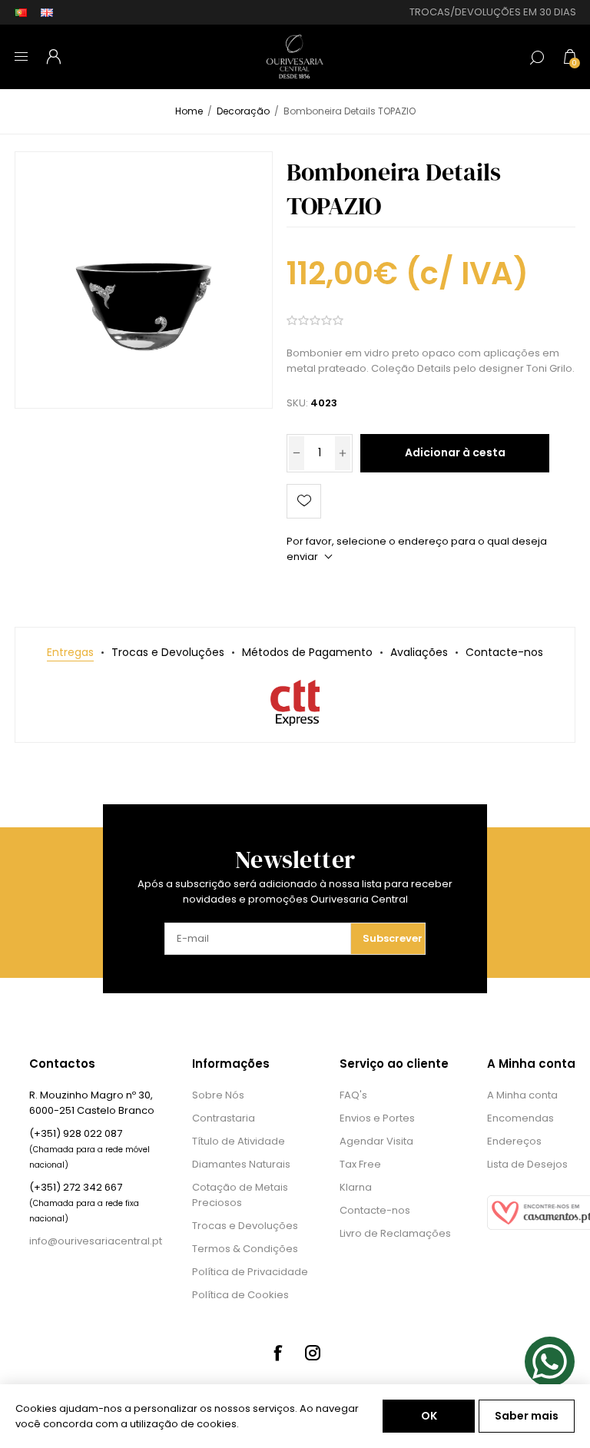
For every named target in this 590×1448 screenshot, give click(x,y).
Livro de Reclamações (395, 1233)
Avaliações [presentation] (419, 652)
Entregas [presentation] (70, 652)
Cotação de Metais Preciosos (240, 1195)
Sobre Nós (218, 1095)
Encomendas (520, 1118)
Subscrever (393, 938)
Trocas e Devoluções (245, 1225)
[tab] (70, 652)
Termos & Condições (245, 1248)
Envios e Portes (377, 1118)
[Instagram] (312, 1352)
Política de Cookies (240, 1294)
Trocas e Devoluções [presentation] (167, 652)
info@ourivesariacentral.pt (95, 1241)
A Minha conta (522, 1095)
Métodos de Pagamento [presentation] (307, 652)
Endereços (514, 1141)
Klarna (356, 1187)
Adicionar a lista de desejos (304, 501)
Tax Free (360, 1164)
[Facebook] (277, 1352)
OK (429, 1415)
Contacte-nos (375, 1210)
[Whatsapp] (550, 1362)
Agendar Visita (376, 1141)
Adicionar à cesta (455, 452)
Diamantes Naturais (241, 1164)
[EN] (47, 12)
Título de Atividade (238, 1141)
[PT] (20, 12)
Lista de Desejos (527, 1164)
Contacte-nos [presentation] (504, 652)
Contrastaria (223, 1118)
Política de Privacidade (250, 1271)
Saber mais (527, 1415)
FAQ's (353, 1095)
